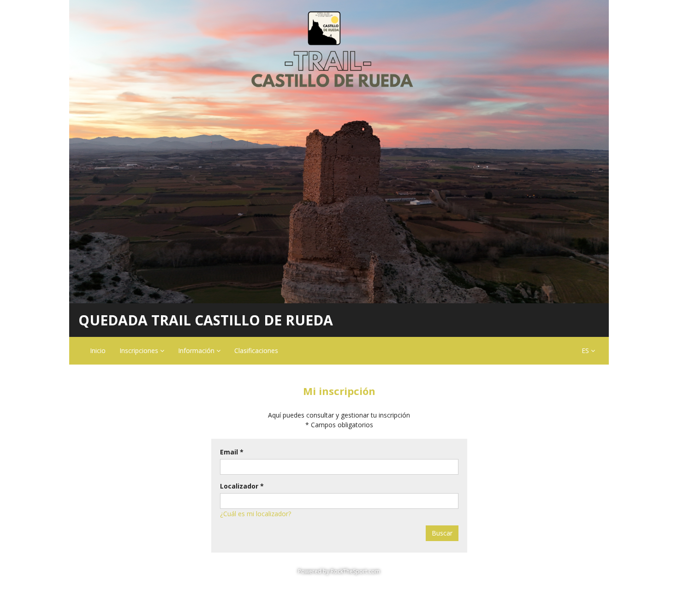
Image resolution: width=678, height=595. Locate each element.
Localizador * (242, 486)
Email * (232, 452)
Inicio (98, 350)
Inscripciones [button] (139, 350)
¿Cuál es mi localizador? (255, 513)
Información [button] (197, 350)
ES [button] (586, 350)
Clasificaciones (256, 350)
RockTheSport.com (355, 571)
